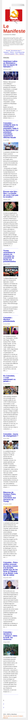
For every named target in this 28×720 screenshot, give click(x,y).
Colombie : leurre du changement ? (10, 435)
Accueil (8, 50)
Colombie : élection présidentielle (9, 319)
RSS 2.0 (5, 717)
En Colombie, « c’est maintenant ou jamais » (9, 378)
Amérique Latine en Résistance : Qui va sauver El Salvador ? (10, 64)
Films (17, 54)
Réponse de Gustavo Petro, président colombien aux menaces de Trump (9, 496)
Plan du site (6, 716)
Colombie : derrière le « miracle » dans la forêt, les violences (10, 635)
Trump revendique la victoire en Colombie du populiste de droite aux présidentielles (9, 256)
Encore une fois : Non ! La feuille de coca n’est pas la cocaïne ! (10, 194)
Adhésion (21, 54)
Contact (20, 716)
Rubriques (6, 52)
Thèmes (12, 52)
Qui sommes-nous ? (16, 50)
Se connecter (13, 716)
